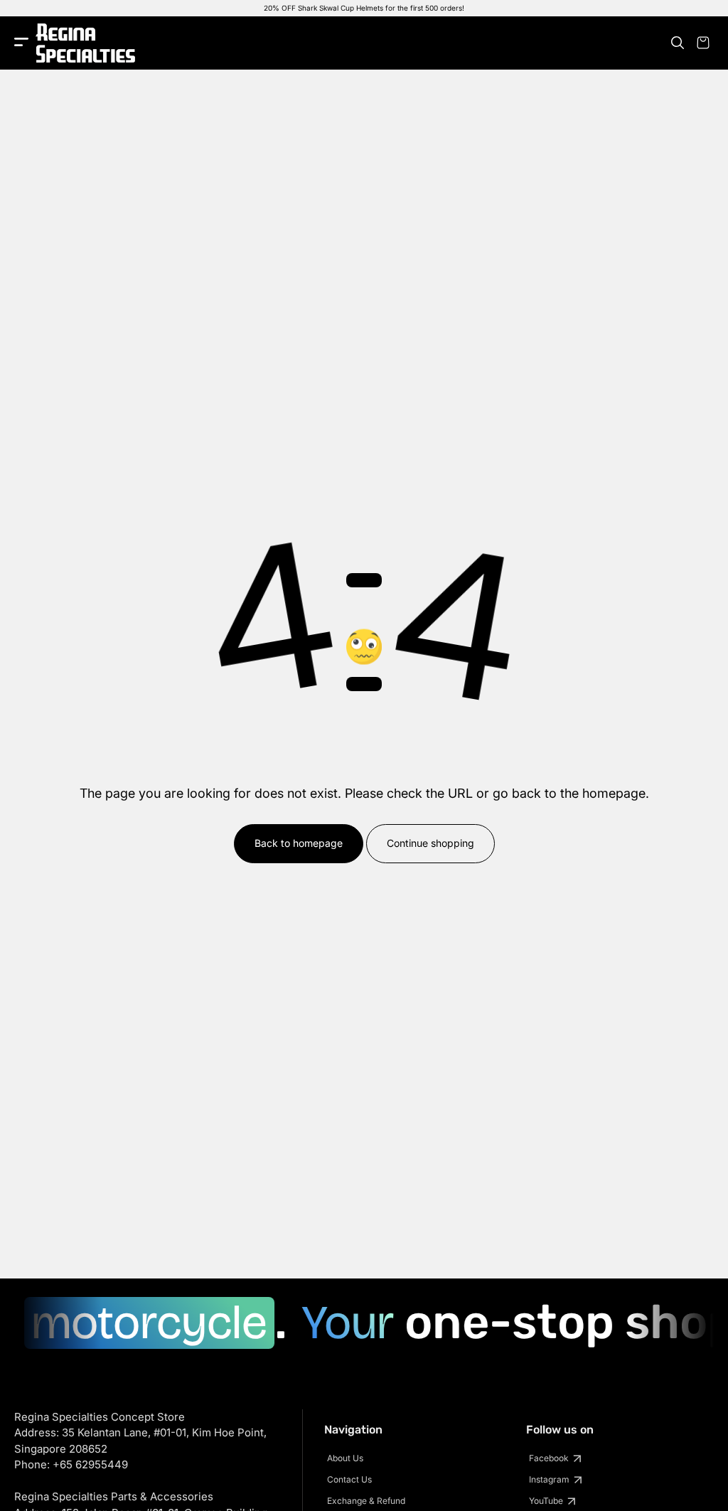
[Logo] (85, 43)
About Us (345, 1458)
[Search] (677, 42)
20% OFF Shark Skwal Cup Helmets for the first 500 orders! (364, 8)
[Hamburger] (21, 43)
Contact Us (349, 1479)
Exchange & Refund (366, 1500)
